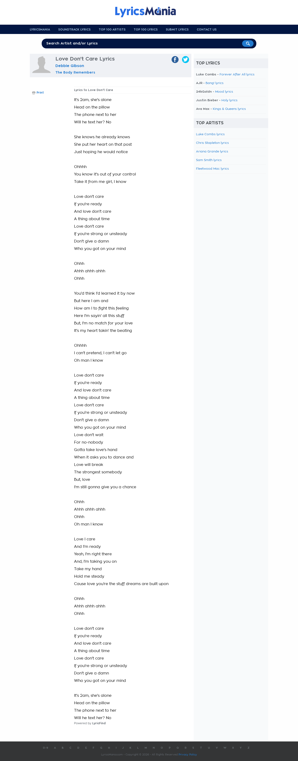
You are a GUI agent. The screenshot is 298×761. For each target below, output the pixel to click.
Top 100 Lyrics (146, 29)
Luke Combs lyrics (210, 134)
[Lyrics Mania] (149, 11)
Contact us (207, 29)
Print (40, 92)
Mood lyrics (224, 91)
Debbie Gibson (69, 66)
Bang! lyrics (215, 83)
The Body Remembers (75, 72)
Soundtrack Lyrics (74, 29)
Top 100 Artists (112, 29)
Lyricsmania (40, 29)
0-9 (45, 748)
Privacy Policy (188, 754)
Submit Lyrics (177, 29)
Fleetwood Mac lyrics (212, 168)
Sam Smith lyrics (209, 160)
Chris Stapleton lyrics (212, 143)
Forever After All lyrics (237, 74)
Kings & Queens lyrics (229, 109)
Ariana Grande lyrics (212, 151)
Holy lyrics (229, 100)
